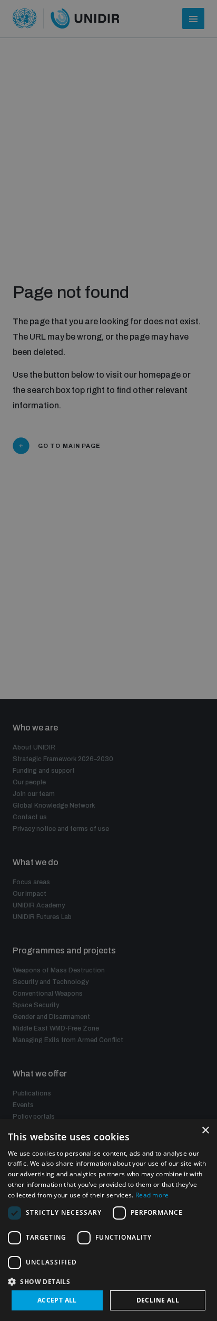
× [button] (205, 1131)
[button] (108, 1280)
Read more (152, 1195)
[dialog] (108, 1220)
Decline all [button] (157, 1300)
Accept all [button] (57, 1300)
